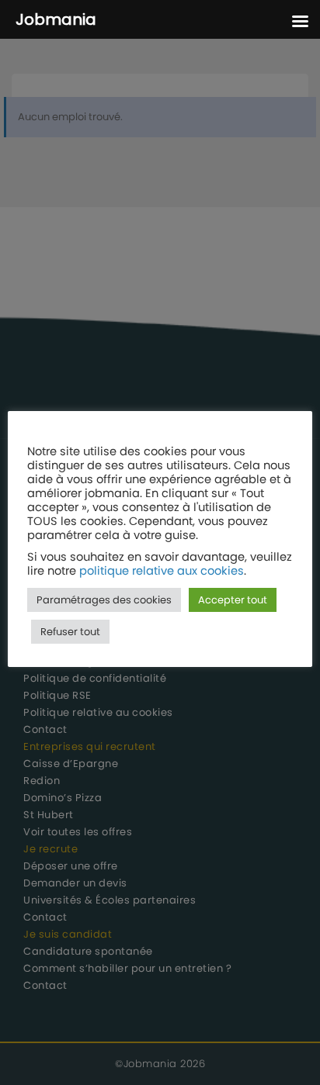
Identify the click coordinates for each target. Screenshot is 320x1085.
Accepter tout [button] (232, 600)
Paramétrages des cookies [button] (104, 600)
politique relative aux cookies (161, 571)
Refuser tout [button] (70, 631)
